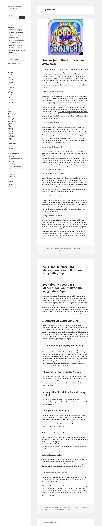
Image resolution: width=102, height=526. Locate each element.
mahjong (10, 133)
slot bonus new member (14, 166)
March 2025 (11, 101)
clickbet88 (10, 120)
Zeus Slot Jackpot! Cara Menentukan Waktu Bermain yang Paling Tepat (62, 270)
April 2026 (11, 79)
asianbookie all (12, 113)
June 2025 (10, 96)
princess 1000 (79, 248)
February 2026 (12, 82)
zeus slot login (60, 509)
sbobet (10, 146)
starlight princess (12, 186)
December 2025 (12, 86)
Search (10, 15)
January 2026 (11, 84)
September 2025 (12, 91)
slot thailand (11, 178)
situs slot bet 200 (12, 156)
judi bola (10, 131)
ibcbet (9, 126)
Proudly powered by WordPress (50, 522)
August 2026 (11, 72)
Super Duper (59, 248)
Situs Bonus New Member (15, 153)
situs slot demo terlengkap (15, 158)
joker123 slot (11, 130)
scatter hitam (11, 150)
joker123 (10, 128)
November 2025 (12, 87)
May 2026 (10, 77)
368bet (10, 111)
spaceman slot (12, 184)
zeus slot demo (52, 509)
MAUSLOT (82, 488)
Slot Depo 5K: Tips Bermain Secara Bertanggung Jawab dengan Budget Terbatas (16, 50)
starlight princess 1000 (61, 250)
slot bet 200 (11, 163)
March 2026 (11, 81)
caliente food (11, 118)
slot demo (10, 169)
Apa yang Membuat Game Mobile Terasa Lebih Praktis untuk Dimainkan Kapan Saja (16, 45)
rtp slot (10, 145)
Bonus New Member (13, 115)
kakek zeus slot (47, 300)
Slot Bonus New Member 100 (15, 168)
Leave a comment (78, 250)
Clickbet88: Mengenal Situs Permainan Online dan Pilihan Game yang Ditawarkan (16, 40)
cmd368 (10, 123)
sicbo (9, 151)
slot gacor (10, 173)
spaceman (10, 181)
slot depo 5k (11, 171)
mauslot (10, 138)
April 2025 (11, 99)
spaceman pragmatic (13, 183)
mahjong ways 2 (12, 136)
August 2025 (11, 92)
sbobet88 (10, 148)
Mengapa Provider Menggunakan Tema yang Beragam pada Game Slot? (15, 29)
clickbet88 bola (12, 121)
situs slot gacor (12, 160)
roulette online (12, 143)
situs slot (10, 155)
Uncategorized (12, 188)
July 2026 (10, 74)
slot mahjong (11, 174)
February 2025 (12, 102)
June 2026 (10, 76)
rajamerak (11, 141)
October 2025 (11, 89)
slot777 (10, 179)
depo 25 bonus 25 (12, 125)
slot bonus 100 (12, 165)
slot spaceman (12, 176)
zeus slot (69, 250)
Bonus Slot (11, 116)
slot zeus (85, 507)
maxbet (10, 140)
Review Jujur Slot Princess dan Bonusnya (63, 61)
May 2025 (10, 97)
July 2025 (10, 94)
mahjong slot (11, 135)
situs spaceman (12, 161)
